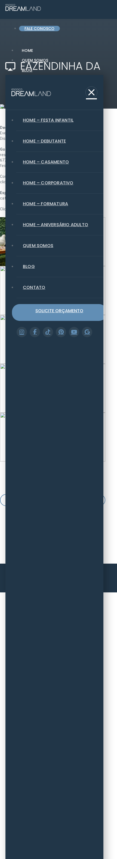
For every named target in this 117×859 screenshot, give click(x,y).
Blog (27, 70)
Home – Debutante (44, 141)
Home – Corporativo (48, 183)
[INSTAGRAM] (22, 332)
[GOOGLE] (87, 332)
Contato (34, 287)
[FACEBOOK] (35, 332)
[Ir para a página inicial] (31, 92)
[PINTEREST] (61, 332)
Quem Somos (35, 60)
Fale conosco (39, 28)
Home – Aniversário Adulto (55, 225)
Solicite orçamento (59, 311)
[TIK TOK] (48, 332)
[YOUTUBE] (74, 332)
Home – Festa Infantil (48, 120)
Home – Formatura (45, 204)
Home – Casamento (46, 162)
